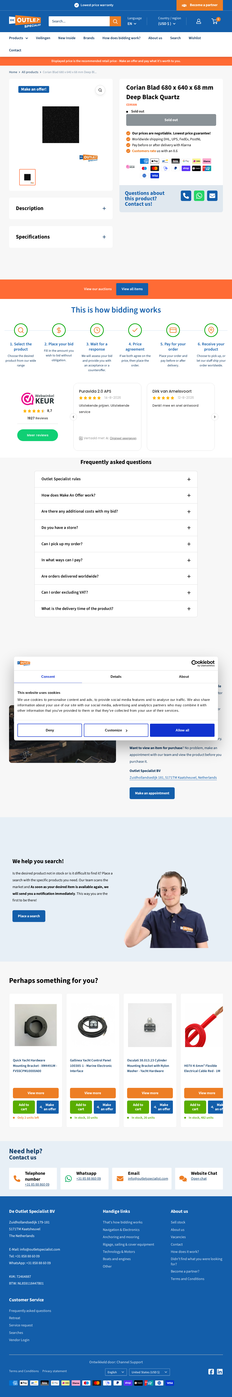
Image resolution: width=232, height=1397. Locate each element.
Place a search (29, 916)
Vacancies (178, 1237)
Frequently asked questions (30, 1310)
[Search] (115, 21)
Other (107, 1266)
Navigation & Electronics (121, 1229)
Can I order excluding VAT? (64, 592)
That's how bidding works (123, 1222)
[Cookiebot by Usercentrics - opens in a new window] (195, 663)
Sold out (171, 119)
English (112, 1372)
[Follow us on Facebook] (211, 1371)
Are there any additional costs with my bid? (79, 511)
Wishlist (195, 38)
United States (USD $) (146, 1372)
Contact (15, 50)
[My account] (198, 21)
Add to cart (24, 1106)
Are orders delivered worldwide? (70, 576)
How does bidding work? (121, 38)
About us (155, 38)
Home (13, 72)
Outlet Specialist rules (61, 479)
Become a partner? (185, 1271)
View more (36, 1092)
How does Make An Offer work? (68, 495)
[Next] (223, 1060)
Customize (113, 730)
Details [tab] (116, 676)
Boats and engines (117, 1258)
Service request (21, 1325)
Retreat (14, 1318)
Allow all (182, 730)
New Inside (66, 38)
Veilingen (43, 38)
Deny (50, 730)
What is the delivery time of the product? (77, 608)
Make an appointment (152, 793)
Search (175, 38)
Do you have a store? (59, 527)
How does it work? (185, 1251)
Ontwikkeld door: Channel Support (116, 1362)
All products (30, 72)
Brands (88, 38)
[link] (36, 1060)
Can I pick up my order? (61, 544)
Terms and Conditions (187, 1278)
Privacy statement (54, 1371)
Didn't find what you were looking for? (196, 1261)
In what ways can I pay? (61, 560)
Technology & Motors (119, 1251)
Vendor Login (19, 1339)
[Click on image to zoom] (100, 90)
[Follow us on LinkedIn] (220, 1371)
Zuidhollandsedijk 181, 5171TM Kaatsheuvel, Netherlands (173, 777)
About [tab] (184, 676)
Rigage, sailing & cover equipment (128, 1244)
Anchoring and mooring (121, 1237)
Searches (16, 1332)
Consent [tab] (48, 676)
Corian (131, 105)
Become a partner (203, 4)
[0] (215, 21)
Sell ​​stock (178, 1222)
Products (16, 38)
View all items (132, 289)
